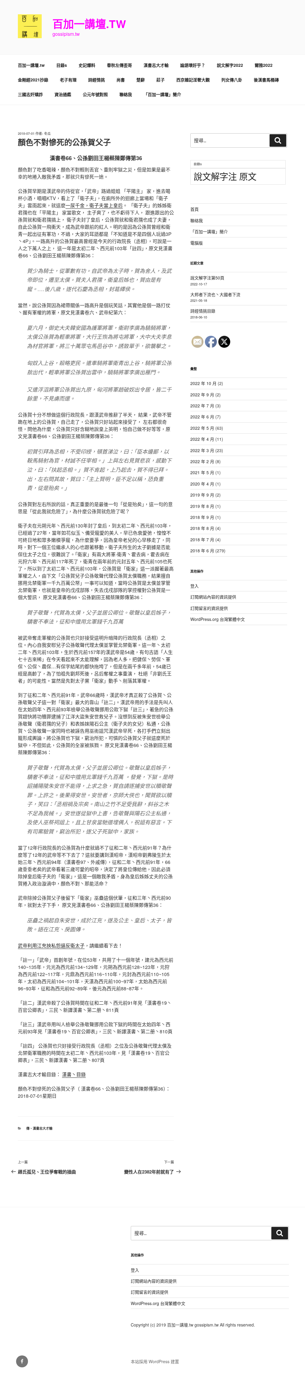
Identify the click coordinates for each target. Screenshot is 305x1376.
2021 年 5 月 (202, 472)
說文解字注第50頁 (207, 278)
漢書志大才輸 (156, 65)
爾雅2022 (264, 65)
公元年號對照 (95, 94)
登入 (194, 586)
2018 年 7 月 (202, 539)
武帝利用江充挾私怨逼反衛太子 (51, 945)
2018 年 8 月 (202, 528)
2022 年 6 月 (202, 417)
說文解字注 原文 (225, 176)
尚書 (120, 80)
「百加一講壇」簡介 (162, 94)
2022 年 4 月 (202, 439)
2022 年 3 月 (202, 450)
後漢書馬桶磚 (266, 80)
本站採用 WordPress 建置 (155, 1361)
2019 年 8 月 (202, 506)
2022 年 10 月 (203, 383)
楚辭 (140, 80)
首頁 (194, 209)
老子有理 (68, 80)
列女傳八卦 (231, 80)
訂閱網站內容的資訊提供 (213, 597)
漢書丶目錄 (74, 1074)
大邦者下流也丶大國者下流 (215, 294)
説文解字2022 (230, 65)
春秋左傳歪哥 (119, 65)
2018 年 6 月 (202, 551)
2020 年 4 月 (202, 484)
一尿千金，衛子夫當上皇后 (94, 205)
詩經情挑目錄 (202, 311)
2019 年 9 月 (202, 495)
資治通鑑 (63, 94)
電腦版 (196, 243)
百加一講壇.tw (89, 23)
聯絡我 (125, 94)
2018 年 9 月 (202, 517)
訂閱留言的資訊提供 (209, 608)
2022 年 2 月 (202, 461)
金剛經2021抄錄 (33, 80)
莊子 (160, 80)
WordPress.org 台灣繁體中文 (217, 619)
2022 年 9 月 (202, 395)
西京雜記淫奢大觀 (193, 80)
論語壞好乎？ (192, 65)
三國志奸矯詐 (30, 94)
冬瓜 (47, 133)
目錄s (61, 65)
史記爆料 (87, 65)
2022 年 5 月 (202, 428)
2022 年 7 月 (202, 406)
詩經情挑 (96, 80)
